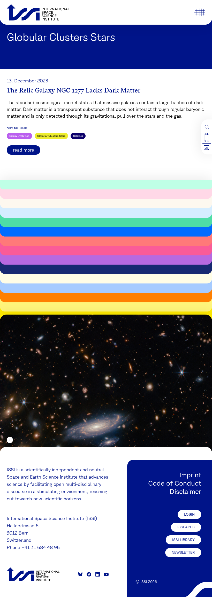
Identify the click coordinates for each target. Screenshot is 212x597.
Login (189, 514)
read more (23, 149)
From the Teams (17, 127)
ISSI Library (183, 540)
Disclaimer (185, 491)
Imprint (190, 475)
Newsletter (183, 552)
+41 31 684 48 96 (40, 547)
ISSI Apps (186, 527)
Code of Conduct (174, 483)
